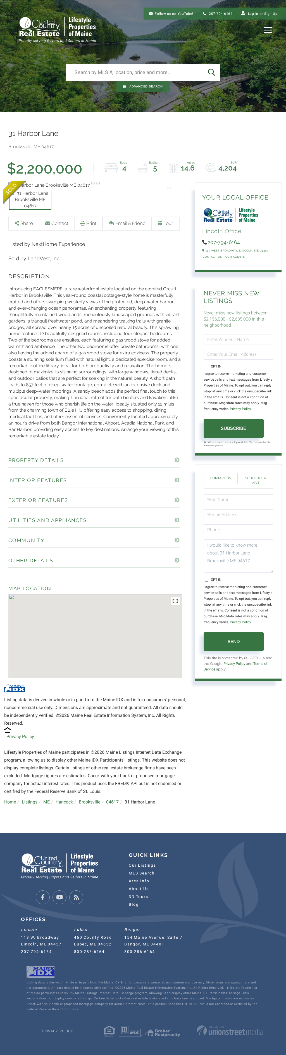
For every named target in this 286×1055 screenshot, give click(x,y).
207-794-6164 (220, 14)
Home (10, 802)
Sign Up (270, 14)
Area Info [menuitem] (139, 881)
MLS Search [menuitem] (142, 873)
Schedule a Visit (255, 480)
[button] (211, 72)
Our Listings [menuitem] (142, 865)
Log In (253, 14)
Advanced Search (146, 86)
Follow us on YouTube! (174, 14)
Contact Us (212, 256)
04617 (112, 802)
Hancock (64, 802)
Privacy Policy (20, 736)
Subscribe (233, 428)
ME (46, 802)
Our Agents (235, 256)
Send (234, 641)
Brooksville (89, 802)
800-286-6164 (89, 951)
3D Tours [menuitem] (138, 896)
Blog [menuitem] (134, 904)
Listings (29, 802)
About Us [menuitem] (139, 888)
